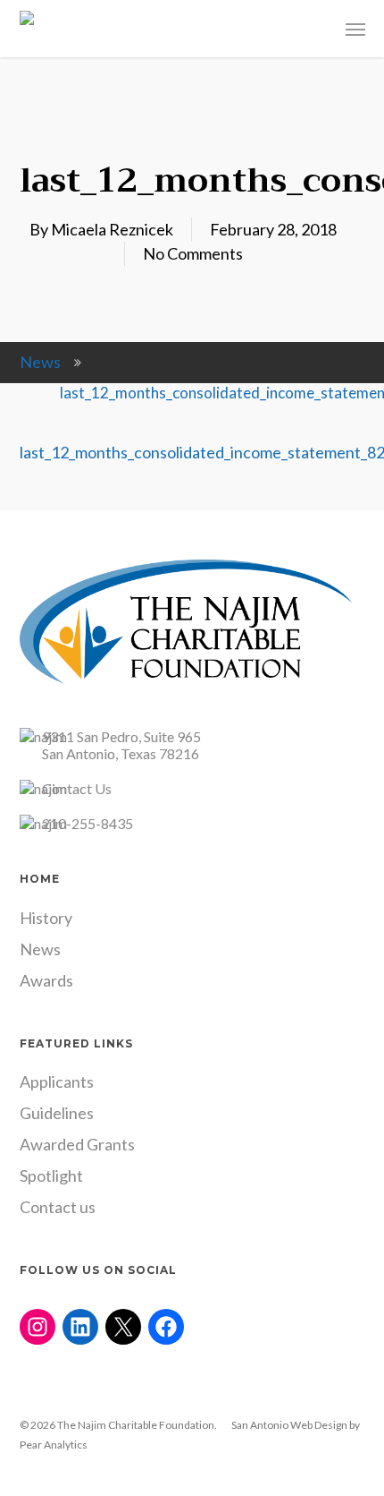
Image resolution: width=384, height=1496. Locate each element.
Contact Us (77, 788)
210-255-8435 (87, 823)
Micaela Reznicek (112, 229)
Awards (46, 980)
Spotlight (51, 1175)
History (46, 918)
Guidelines (57, 1113)
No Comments (193, 253)
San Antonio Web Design (289, 1425)
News (40, 362)
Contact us (58, 1207)
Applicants (57, 1081)
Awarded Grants (77, 1144)
